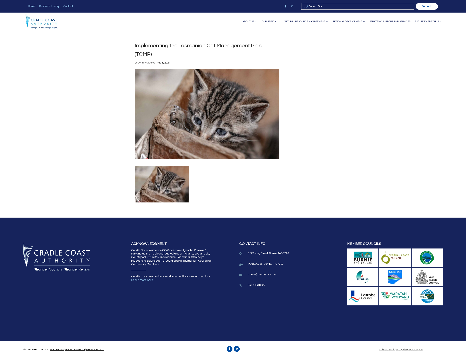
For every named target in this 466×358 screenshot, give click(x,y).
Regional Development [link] (347, 21)
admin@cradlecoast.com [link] (263, 274)
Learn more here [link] (142, 280)
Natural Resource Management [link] (304, 21)
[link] (285, 6)
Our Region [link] (269, 21)
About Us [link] (248, 21)
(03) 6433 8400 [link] (256, 285)
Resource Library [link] (49, 6)
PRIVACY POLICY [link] (95, 349)
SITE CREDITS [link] (57, 349)
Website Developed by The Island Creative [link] (401, 349)
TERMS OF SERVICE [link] (75, 349)
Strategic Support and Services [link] (390, 21)
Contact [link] (68, 6)
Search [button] (427, 6)
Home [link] (31, 6)
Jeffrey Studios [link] (146, 62)
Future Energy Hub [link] (426, 21)
